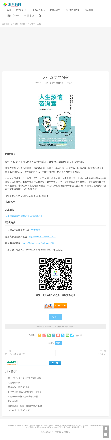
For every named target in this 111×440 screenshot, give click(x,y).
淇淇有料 (12, 5)
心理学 (32, 24)
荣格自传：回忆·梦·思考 (18, 387)
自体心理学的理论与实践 (19, 410)
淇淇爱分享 (13, 15)
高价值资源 (72, 10)
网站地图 (57, 432)
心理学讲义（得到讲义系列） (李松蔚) (25, 392)
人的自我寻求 (14, 383)
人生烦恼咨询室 (55, 77)
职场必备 (38, 10)
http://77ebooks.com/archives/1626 (38, 243)
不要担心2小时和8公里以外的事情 (23, 396)
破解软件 (54, 10)
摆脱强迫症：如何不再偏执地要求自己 (25, 406)
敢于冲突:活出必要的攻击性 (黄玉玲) (24, 378)
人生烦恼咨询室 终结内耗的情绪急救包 (24, 216)
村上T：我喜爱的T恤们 (15, 354)
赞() (57, 317)
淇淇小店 (29, 15)
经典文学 (59, 83)
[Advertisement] (55, 49)
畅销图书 (90, 10)
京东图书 (35, 230)
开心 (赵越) (13, 401)
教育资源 (21, 10)
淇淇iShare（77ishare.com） (42, 237)
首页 (9, 10)
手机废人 (102, 354)
